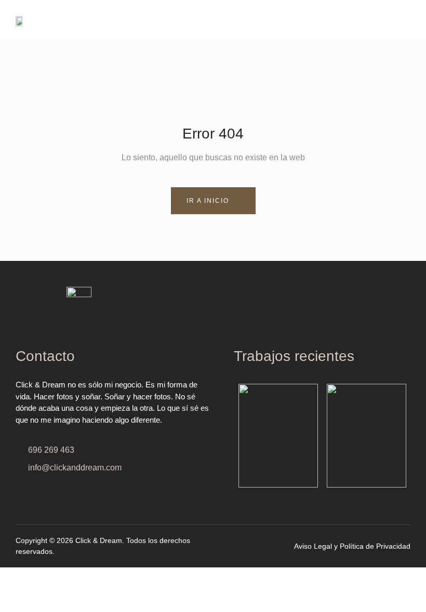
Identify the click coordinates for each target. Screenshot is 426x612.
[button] (314, 20)
